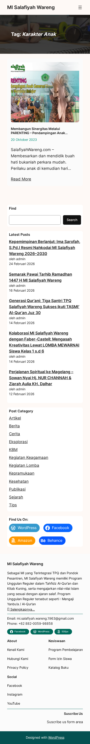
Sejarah (16, 497)
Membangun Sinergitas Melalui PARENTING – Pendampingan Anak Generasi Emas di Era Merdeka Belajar (40, 131)
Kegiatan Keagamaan (28, 457)
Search (72, 220)
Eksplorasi (18, 441)
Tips (13, 505)
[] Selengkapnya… (21, 609)
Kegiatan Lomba (24, 465)
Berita (14, 426)
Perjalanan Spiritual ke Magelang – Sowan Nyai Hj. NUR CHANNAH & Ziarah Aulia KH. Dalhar (41, 377)
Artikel (15, 418)
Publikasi (17, 489)
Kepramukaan (21, 473)
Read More (21, 179)
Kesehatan (19, 481)
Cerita (14, 434)
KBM (13, 449)
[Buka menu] (80, 7)
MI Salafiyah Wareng (31, 7)
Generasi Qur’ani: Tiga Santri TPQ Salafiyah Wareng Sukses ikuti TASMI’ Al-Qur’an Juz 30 (44, 306)
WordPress (56, 737)
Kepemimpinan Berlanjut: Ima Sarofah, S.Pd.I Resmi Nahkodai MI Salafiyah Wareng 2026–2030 (44, 247)
